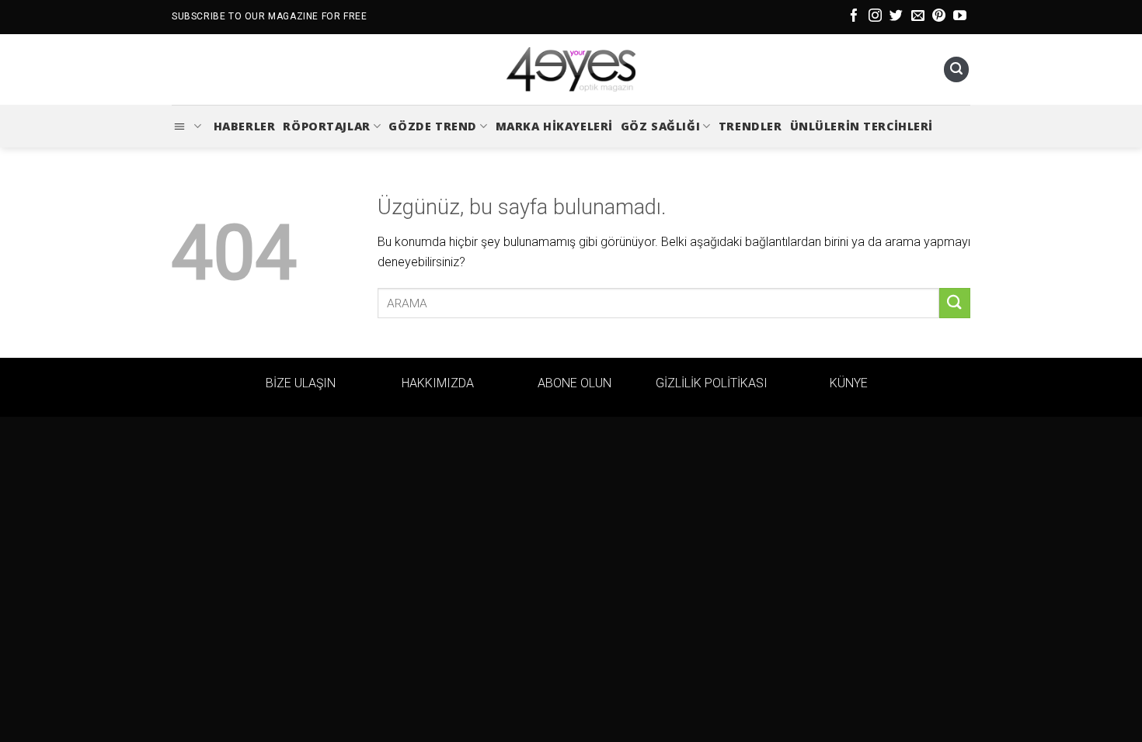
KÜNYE (849, 383)
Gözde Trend (432, 126)
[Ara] (956, 69)
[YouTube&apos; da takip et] (959, 16)
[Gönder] (954, 303)
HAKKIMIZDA (438, 383)
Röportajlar (326, 126)
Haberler (245, 126)
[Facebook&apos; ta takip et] (854, 16)
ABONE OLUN (574, 383)
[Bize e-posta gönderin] (917, 16)
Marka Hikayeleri (554, 126)
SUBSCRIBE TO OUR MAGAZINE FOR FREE (269, 16)
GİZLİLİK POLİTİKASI (712, 383)
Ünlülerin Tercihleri (862, 126)
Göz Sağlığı (660, 126)
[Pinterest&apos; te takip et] (938, 16)
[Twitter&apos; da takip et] (896, 16)
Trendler (750, 126)
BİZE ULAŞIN (301, 383)
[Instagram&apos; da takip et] (875, 16)
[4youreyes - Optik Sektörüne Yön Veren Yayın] (571, 69)
